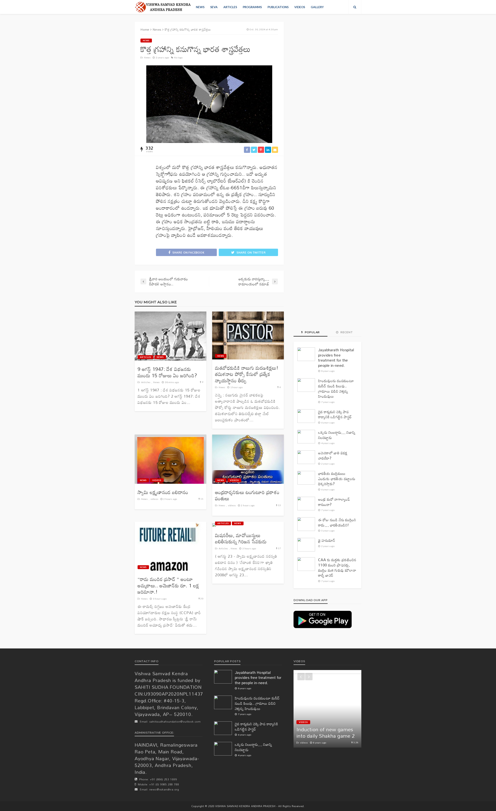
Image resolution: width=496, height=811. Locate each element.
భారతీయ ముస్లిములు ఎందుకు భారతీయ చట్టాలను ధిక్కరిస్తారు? (336, 478)
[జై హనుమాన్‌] (306, 544)
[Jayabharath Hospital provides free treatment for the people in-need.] (306, 354)
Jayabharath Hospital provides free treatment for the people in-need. (336, 357)
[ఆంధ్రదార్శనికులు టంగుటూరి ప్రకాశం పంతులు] (248, 459)
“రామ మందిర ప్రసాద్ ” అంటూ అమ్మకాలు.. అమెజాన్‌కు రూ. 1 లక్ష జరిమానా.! (168, 585)
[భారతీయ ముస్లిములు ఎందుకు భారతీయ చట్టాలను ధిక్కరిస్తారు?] (306, 478)
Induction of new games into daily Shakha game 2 (325, 732)
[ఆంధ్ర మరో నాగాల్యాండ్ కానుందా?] (306, 503)
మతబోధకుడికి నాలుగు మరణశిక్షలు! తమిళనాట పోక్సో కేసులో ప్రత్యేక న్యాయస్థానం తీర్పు (246, 374)
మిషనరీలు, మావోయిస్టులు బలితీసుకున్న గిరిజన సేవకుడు (241, 538)
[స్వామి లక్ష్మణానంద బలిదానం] (170, 459)
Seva (214, 7)
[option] (327, 709)
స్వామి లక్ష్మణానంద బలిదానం (163, 492)
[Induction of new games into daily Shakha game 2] (327, 709)
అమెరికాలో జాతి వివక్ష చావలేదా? (333, 455)
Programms (252, 7)
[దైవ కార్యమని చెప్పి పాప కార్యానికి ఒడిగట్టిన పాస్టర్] (306, 416)
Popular (312, 332)
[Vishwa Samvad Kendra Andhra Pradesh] (163, 7)
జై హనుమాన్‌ (326, 540)
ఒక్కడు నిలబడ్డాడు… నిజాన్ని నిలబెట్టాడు (337, 435)
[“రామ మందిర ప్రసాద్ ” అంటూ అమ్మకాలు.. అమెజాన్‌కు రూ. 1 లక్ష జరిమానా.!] (170, 546)
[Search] (355, 7)
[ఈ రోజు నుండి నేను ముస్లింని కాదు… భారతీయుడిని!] (306, 524)
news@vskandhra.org (164, 789)
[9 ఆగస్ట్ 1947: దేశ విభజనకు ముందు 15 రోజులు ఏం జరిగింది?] (170, 336)
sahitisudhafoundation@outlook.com (175, 721)
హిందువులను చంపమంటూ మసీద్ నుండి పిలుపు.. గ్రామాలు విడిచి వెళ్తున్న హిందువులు (336, 388)
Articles (230, 7)
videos (299, 7)
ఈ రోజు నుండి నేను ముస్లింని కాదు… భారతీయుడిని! (337, 522)
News (200, 7)
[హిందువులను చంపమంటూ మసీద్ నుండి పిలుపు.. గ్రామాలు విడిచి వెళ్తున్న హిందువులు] (306, 385)
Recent (346, 332)
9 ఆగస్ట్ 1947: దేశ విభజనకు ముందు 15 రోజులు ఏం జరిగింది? (167, 372)
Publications (278, 7)
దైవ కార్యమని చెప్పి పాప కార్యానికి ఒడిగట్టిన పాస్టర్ (335, 414)
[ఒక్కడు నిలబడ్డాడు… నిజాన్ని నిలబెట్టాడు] (306, 436)
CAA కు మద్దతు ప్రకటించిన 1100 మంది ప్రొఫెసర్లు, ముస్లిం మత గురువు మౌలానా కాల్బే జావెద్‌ (337, 567)
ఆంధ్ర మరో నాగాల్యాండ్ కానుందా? (334, 502)
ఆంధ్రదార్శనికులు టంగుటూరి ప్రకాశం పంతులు (247, 495)
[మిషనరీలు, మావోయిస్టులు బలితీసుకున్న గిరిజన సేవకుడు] (214, 525)
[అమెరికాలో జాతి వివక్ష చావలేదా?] (306, 457)
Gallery (317, 7)
